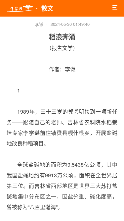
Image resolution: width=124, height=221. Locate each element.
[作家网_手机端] (20, 9)
